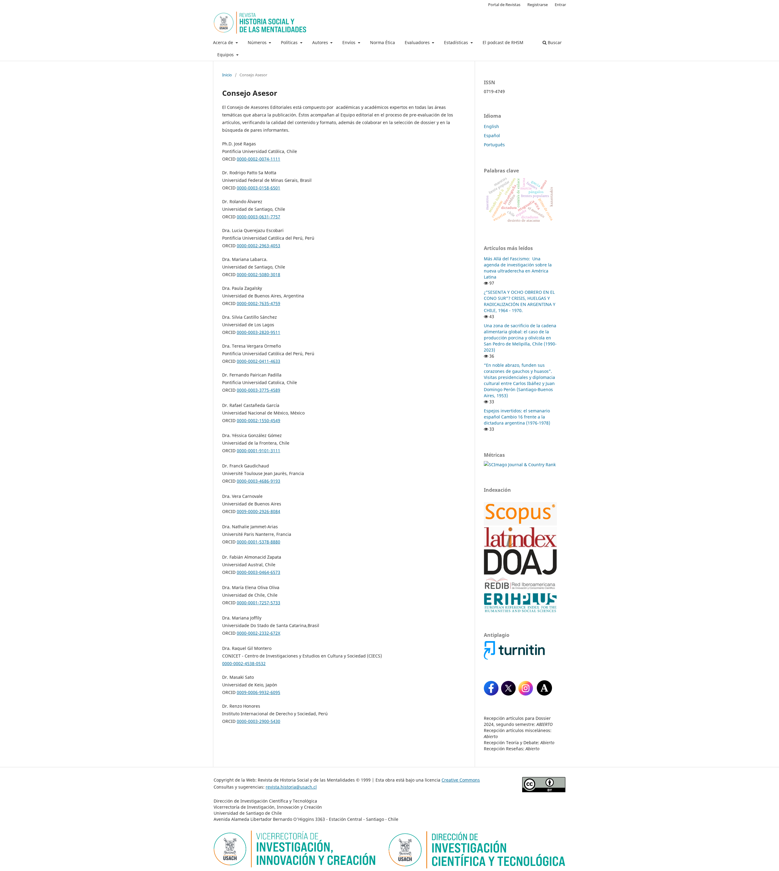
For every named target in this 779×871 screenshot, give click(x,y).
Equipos (226, 54)
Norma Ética (382, 42)
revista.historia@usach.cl (291, 787)
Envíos (349, 42)
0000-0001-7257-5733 (258, 603)
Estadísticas (456, 42)
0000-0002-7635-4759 (258, 303)
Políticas (290, 42)
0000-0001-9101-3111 (258, 450)
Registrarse (537, 4)
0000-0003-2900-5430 (258, 721)
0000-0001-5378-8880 (258, 542)
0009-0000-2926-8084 (258, 511)
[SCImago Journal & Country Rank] (520, 464)
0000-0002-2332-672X (258, 633)
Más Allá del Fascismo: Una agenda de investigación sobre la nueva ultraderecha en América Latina (518, 268)
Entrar (560, 4)
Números (258, 42)
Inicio (227, 75)
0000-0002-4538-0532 (244, 663)
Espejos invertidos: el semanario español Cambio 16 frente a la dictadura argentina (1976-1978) (517, 417)
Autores (320, 42)
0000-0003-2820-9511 (258, 332)
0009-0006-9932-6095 (258, 692)
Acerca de (223, 42)
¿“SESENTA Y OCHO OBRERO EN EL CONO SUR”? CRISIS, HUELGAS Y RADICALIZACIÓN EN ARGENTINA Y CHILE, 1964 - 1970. (519, 301)
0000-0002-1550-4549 (258, 420)
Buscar (554, 42)
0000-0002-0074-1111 (258, 159)
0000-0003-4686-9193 (258, 481)
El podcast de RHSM (503, 42)
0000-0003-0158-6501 (258, 188)
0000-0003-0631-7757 (258, 217)
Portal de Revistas (504, 4)
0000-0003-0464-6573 (258, 572)
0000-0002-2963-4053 (258, 245)
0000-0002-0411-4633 (258, 361)
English (491, 126)
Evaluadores (418, 42)
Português (494, 144)
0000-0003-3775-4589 (258, 390)
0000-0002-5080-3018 (258, 274)
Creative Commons (461, 780)
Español (492, 135)
